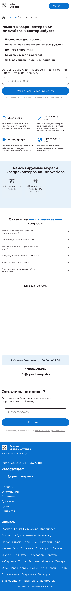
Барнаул (58, 548)
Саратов (51, 555)
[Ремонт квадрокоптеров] (4, 447)
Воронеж (27, 548)
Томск (22, 561)
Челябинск (30, 542)
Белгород (44, 574)
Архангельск (10, 574)
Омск (5, 567)
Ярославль (36, 555)
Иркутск (47, 561)
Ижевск (7, 555)
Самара (60, 561)
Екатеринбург (50, 542)
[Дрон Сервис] (4, 5)
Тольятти (20, 555)
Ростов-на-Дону (13, 535)
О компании (10, 491)
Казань (6, 548)
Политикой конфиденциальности (50, 97)
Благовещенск (12, 580)
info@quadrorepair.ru (36, 374)
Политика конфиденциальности (35, 586)
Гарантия (8, 496)
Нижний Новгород (39, 535)
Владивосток (46, 580)
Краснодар (47, 529)
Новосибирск (11, 542)
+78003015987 (35, 369)
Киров (62, 567)
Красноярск (19, 567)
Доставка (8, 501)
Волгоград (43, 548)
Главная (12, 17)
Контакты (8, 510)
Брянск (29, 580)
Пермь (34, 567)
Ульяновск (48, 567)
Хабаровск (9, 561)
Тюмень (34, 561)
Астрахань (28, 574)
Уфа (16, 548)
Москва (7, 529)
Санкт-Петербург (26, 529)
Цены (6, 506)
